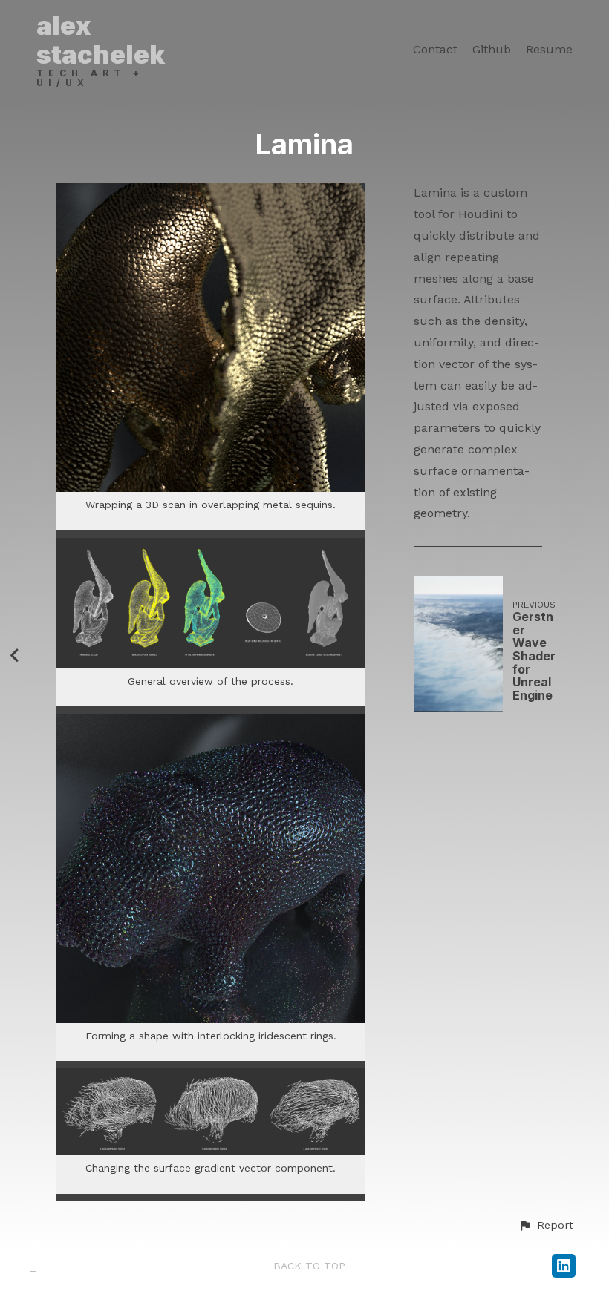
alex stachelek (100, 40)
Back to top (309, 1266)
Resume (549, 49)
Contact (435, 49)
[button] (545, 1225)
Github (491, 49)
